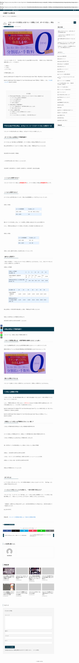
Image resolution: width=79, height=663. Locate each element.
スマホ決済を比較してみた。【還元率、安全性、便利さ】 (66, 84)
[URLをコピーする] (50, 531)
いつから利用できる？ (16, 100)
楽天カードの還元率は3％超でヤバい (66, 110)
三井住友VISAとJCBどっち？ (64, 94)
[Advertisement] (66, 174)
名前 (6, 630)
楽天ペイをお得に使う (63, 112)
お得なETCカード (62, 66)
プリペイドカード (62, 92)
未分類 (60, 107)
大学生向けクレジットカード (64, 97)
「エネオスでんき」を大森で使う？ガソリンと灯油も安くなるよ (66, 35)
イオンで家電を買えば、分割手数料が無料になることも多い (23, 106)
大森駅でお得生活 (9, 13)
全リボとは (14, 113)
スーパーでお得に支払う (63, 87)
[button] (7, 531)
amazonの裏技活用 (62, 56)
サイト (6, 640)
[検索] (75, 10)
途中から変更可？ (15, 102)
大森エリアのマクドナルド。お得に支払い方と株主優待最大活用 (66, 32)
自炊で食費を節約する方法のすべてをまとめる (66, 39)
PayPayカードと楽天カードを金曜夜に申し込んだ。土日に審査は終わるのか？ (66, 47)
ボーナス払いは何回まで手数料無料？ (19, 97)
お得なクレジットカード (63, 69)
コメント (7, 615)
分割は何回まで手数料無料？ (16, 104)
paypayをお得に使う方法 (64, 61)
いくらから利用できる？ (17, 99)
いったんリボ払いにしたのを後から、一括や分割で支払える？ (24, 115)
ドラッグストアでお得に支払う (65, 89)
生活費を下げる (62, 115)
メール (7, 635)
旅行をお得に (61, 105)
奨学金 (60, 99)
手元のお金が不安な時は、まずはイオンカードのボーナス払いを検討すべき (26, 96)
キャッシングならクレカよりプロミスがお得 (66, 77)
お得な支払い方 (62, 71)
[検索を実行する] (75, 22)
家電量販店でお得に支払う (64, 102)
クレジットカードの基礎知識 (64, 80)
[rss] (73, 10)
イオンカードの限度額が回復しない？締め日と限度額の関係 (22, 517)
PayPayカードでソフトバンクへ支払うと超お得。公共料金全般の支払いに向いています (66, 43)
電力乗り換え (61, 117)
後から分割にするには (16, 108)
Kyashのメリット (62, 58)
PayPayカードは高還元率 (64, 64)
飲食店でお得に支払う (63, 120)
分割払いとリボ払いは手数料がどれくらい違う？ (21, 111)
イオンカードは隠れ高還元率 (8, 26)
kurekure (9, 555)
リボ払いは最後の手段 (15, 110)
